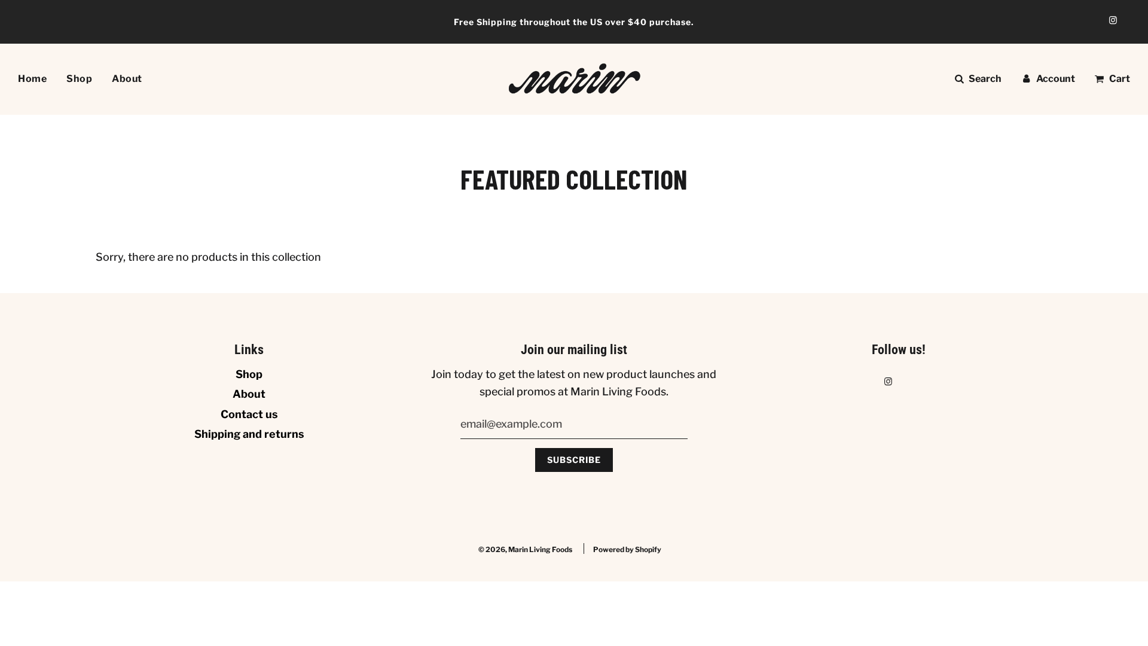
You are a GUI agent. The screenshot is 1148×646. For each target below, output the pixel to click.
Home (32, 78)
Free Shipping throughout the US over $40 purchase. (574, 22)
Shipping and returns (249, 434)
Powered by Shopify (627, 549)
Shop (79, 78)
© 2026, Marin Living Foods (525, 549)
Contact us (249, 414)
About (127, 78)
